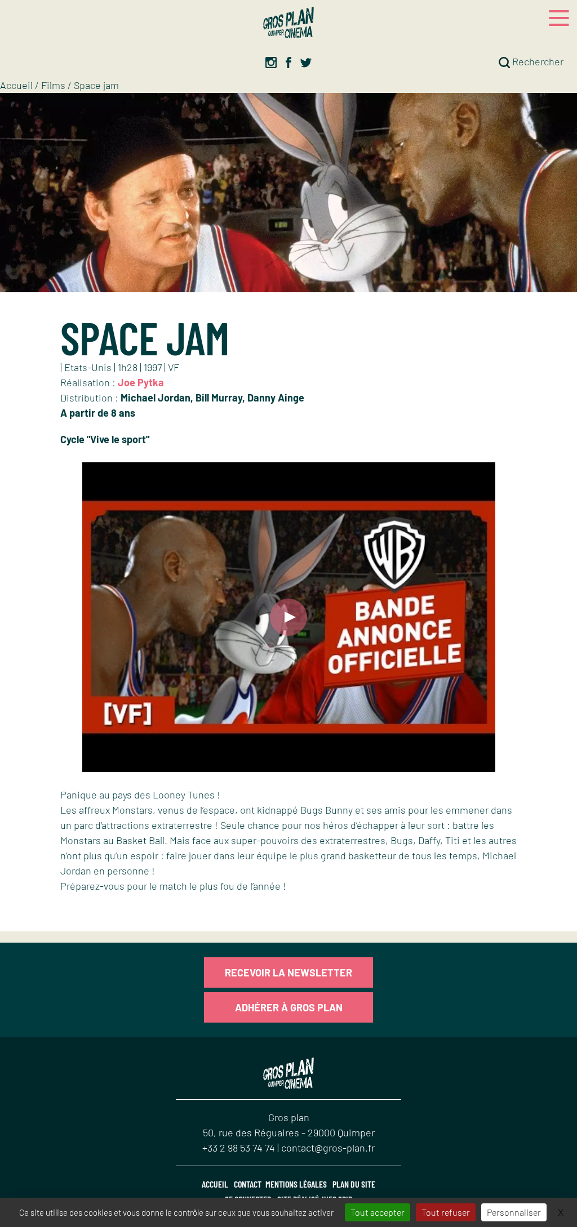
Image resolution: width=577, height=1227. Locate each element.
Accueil (16, 85)
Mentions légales (296, 1184)
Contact (247, 1184)
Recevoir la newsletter (288, 972)
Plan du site (353, 1184)
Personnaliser (514, 1212)
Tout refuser (445, 1212)
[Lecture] (288, 617)
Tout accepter (377, 1212)
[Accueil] (288, 22)
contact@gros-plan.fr (328, 1147)
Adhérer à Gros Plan (289, 1007)
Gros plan (288, 1117)
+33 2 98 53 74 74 (239, 1147)
